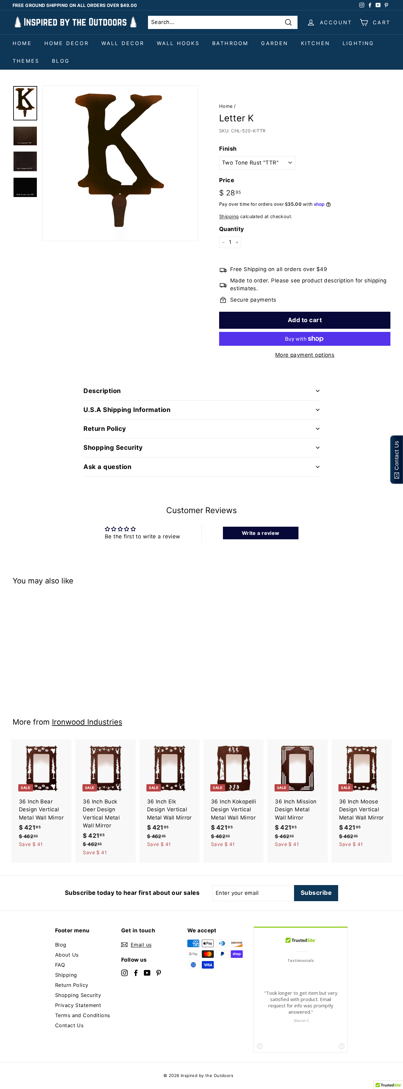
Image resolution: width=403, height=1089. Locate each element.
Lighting (358, 43)
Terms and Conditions (82, 1015)
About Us (66, 955)
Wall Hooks (178, 43)
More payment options (305, 355)
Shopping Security (78, 995)
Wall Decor (122, 43)
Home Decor (66, 43)
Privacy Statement (78, 1005)
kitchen (315, 43)
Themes (26, 61)
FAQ (60, 965)
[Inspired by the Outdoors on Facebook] (136, 972)
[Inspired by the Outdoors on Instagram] (124, 972)
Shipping (229, 216)
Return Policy (71, 985)
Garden (274, 43)
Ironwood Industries (87, 722)
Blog (61, 61)
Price (226, 180)
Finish (228, 148)
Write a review (261, 533)
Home (22, 43)
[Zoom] (120, 163)
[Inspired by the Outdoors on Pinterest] (158, 972)
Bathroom (230, 43)
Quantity (231, 229)
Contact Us (69, 1025)
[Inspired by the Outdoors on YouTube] (147, 972)
